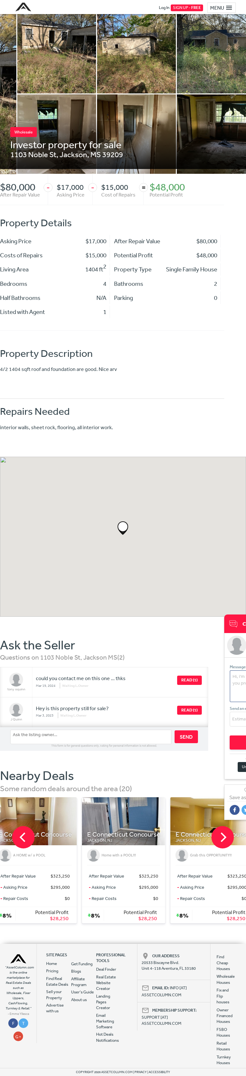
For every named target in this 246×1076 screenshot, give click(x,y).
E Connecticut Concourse (62, 834)
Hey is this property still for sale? (72, 708)
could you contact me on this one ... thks (81, 678)
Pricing (52, 971)
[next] (222, 837)
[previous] (23, 837)
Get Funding (82, 964)
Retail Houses (223, 1046)
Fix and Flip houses (223, 996)
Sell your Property (54, 994)
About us (79, 999)
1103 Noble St (33, 154)
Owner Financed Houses (224, 1015)
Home (51, 963)
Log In (164, 7)
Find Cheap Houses (223, 962)
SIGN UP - (187, 7)
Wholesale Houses (224, 979)
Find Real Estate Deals (57, 981)
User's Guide (82, 992)
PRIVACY (141, 1072)
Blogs (76, 971)
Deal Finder (106, 969)
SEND (186, 737)
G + (18, 1037)
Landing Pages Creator (103, 1002)
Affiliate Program (78, 981)
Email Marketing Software (105, 1021)
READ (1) (189, 680)
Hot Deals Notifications (107, 1037)
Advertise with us (55, 1008)
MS (95, 154)
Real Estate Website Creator (106, 983)
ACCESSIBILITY (159, 1072)
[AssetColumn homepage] (24, 7)
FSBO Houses (223, 1032)
